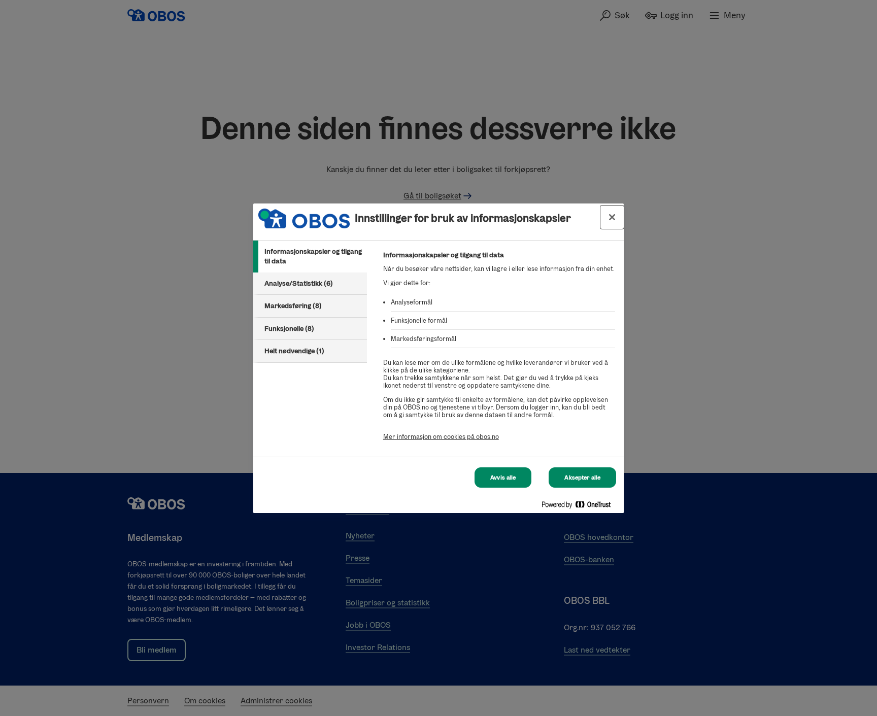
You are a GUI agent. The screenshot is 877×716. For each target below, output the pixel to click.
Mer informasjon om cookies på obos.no (441, 436)
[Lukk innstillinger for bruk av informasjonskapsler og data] (612, 217)
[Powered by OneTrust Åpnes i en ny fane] (580, 506)
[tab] (310, 256)
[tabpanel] (499, 351)
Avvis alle (503, 477)
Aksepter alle (582, 477)
